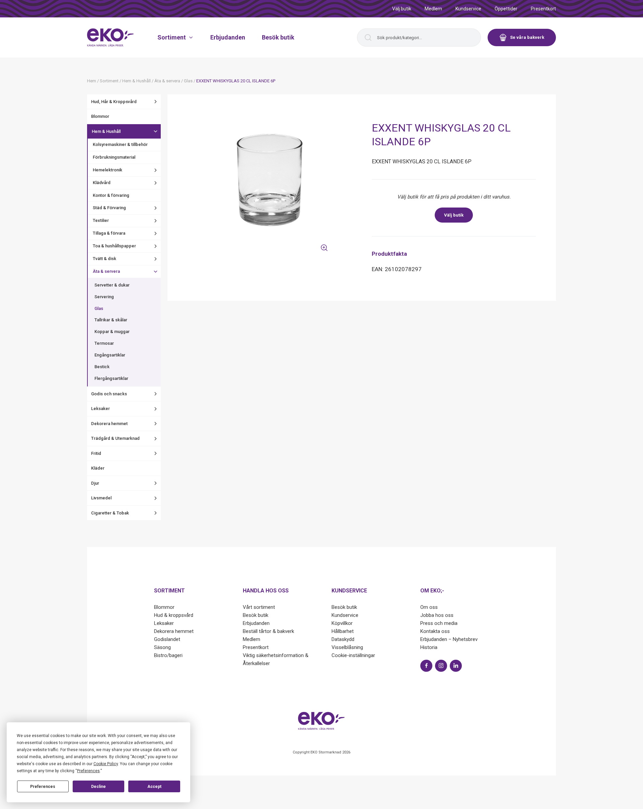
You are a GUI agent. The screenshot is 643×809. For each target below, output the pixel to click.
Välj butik (401, 8)
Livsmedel (101, 497)
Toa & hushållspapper (114, 245)
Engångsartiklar (109, 354)
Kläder (97, 468)
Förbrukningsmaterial (114, 157)
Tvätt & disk (104, 258)
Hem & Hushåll (106, 131)
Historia (428, 647)
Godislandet (167, 639)
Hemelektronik (107, 169)
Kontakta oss (435, 631)
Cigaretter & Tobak (110, 512)
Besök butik (278, 37)
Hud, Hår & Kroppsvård (114, 101)
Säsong (162, 647)
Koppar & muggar (112, 331)
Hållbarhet (343, 631)
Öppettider (506, 8)
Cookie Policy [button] (105, 763)
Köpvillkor (342, 623)
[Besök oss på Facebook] (426, 666)
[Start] (110, 37)
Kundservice (468, 8)
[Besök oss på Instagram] (441, 666)
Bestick (102, 366)
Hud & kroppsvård (173, 615)
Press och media (438, 623)
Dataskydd (343, 639)
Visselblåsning (347, 647)
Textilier (101, 220)
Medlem (433, 8)
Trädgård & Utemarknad (115, 438)
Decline (98, 786)
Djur (95, 483)
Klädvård (102, 182)
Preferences (42, 786)
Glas (98, 308)
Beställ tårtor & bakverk (268, 631)
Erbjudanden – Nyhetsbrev (449, 639)
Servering (104, 296)
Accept (154, 786)
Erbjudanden (227, 37)
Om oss (429, 607)
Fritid (96, 453)
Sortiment (171, 37)
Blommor (100, 116)
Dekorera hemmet (109, 423)
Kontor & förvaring (111, 195)
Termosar (104, 343)
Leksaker (100, 408)
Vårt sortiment (259, 607)
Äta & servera (106, 271)
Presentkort (543, 8)
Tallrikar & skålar (110, 319)
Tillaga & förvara (109, 233)
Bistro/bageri (168, 655)
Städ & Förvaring (109, 207)
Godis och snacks (109, 393)
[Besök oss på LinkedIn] (456, 666)
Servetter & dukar (112, 285)
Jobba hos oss (436, 615)
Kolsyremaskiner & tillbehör (120, 144)
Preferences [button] (88, 770)
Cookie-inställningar (353, 655)
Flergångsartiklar (111, 378)
